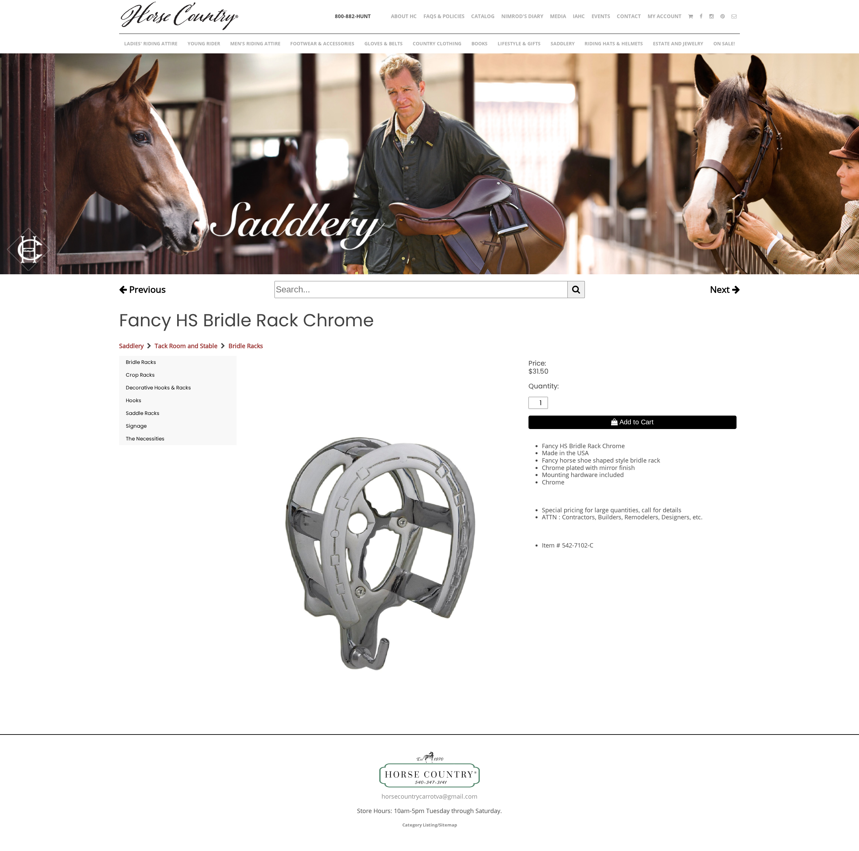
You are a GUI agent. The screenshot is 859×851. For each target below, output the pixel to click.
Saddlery (131, 346)
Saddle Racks (142, 413)
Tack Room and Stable (186, 346)
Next (721, 289)
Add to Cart (636, 422)
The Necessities (145, 438)
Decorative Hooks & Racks (158, 387)
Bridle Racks (246, 346)
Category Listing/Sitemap (429, 825)
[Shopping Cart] (690, 16)
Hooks (133, 400)
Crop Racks (140, 374)
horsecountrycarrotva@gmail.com (429, 796)
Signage (136, 425)
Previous (146, 289)
